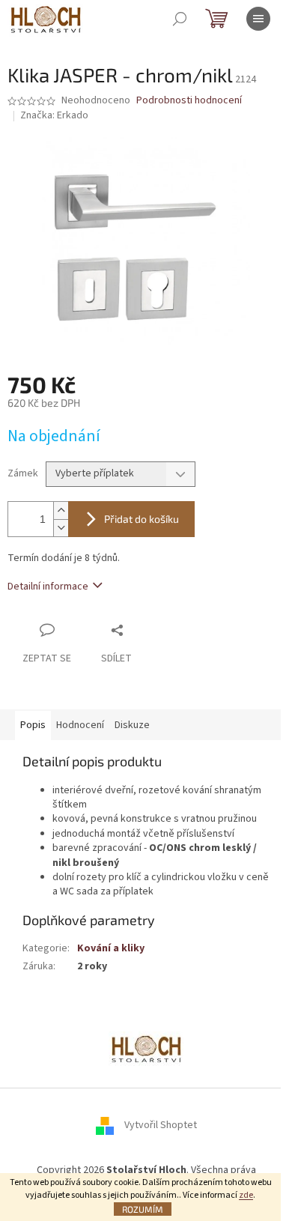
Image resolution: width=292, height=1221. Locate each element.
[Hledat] (180, 19)
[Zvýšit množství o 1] (60, 510)
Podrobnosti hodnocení (189, 101)
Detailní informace (47, 586)
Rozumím (142, 1209)
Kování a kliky (111, 948)
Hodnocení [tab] (80, 725)
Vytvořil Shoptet (160, 1125)
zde (246, 1195)
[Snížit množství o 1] (60, 527)
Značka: (54, 115)
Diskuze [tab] (132, 725)
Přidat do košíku (141, 518)
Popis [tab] (33, 725)
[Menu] (258, 19)
